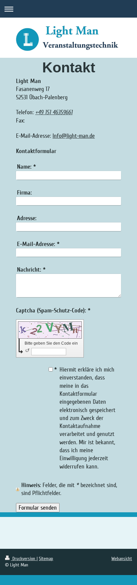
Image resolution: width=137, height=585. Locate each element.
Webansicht (121, 558)
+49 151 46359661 (53, 112)
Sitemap (46, 558)
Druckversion (24, 558)
